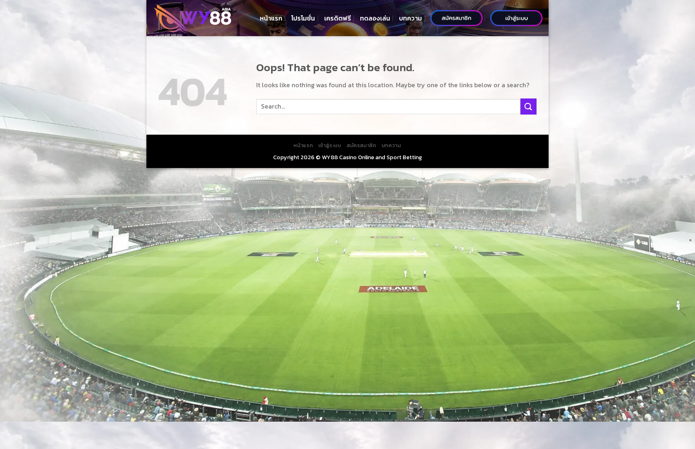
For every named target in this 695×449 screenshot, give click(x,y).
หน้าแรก (271, 18)
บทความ (410, 18)
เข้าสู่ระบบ (330, 145)
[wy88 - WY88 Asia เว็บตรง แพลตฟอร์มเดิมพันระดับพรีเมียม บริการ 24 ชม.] (192, 18)
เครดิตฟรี (337, 18)
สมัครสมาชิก (361, 145)
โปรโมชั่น (303, 18)
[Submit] (528, 106)
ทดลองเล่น (375, 18)
